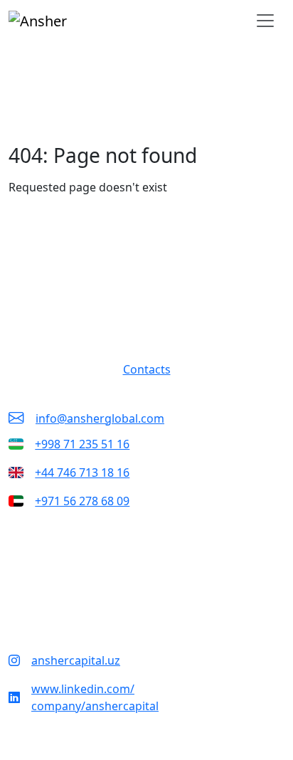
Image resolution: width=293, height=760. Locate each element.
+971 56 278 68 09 (82, 501)
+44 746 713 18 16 (82, 472)
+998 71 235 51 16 (82, 444)
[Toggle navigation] (265, 20)
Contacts (147, 369)
